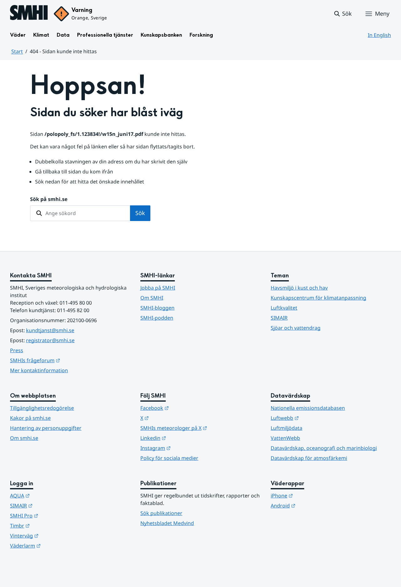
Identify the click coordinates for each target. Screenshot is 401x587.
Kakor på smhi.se (30, 418)
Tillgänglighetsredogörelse (42, 407)
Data (63, 35)
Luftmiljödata (286, 428)
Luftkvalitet (284, 307)
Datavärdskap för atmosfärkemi (309, 458)
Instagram (186, 447)
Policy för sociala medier (169, 458)
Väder (18, 35)
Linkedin (183, 437)
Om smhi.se (24, 438)
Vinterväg (55, 535)
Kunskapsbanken (161, 35)
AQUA (50, 495)
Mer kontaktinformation (39, 370)
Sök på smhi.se (48, 199)
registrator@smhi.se (50, 340)
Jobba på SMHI (157, 287)
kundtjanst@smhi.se (50, 330)
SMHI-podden (156, 317)
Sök (140, 213)
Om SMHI (151, 297)
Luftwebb (315, 417)
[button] (342, 14)
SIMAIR (279, 317)
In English (379, 35)
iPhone (312, 495)
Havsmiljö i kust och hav (299, 287)
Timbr (50, 525)
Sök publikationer (161, 513)
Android (314, 505)
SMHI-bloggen (157, 307)
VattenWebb (285, 438)
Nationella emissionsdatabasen (308, 407)
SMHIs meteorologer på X (200, 427)
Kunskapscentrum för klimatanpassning (318, 297)
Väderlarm (56, 545)
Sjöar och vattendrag (295, 327)
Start (17, 51)
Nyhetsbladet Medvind (167, 523)
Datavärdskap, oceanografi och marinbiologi (324, 448)
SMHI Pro (55, 515)
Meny (382, 13)
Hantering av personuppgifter (45, 428)
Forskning (201, 35)
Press (16, 350)
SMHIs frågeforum (66, 360)
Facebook (185, 407)
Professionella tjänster (105, 35)
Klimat (41, 35)
